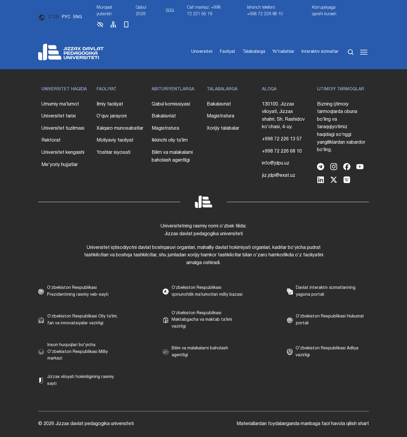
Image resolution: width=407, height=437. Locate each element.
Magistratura (165, 128)
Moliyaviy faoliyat (115, 140)
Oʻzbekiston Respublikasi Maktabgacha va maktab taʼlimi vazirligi (202, 319)
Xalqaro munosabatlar (120, 128)
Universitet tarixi (58, 116)
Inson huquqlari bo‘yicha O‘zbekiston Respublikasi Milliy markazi (77, 351)
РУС (66, 17)
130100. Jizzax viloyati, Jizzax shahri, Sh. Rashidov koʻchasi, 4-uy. (283, 115)
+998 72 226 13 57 (282, 139)
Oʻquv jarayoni (112, 116)
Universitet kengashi (62, 153)
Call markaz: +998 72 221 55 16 (204, 11)
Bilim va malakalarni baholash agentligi (172, 156)
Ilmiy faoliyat (110, 104)
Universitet (202, 52)
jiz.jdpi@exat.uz (278, 175)
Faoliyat (227, 52)
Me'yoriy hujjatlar (59, 165)
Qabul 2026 (141, 11)
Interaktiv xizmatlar (320, 52)
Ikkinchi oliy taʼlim (170, 140)
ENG (77, 17)
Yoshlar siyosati (114, 153)
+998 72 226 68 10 (282, 151)
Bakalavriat (164, 116)
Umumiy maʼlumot (60, 104)
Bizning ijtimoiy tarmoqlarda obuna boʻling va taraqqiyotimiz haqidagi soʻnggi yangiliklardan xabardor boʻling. (341, 127)
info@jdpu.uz (275, 163)
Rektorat (50, 140)
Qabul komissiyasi (171, 104)
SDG (170, 11)
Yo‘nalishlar (283, 52)
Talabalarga (254, 52)
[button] (100, 27)
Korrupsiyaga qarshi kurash (324, 11)
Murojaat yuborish (104, 11)
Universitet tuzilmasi (62, 128)
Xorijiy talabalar (223, 128)
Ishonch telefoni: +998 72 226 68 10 (265, 11)
